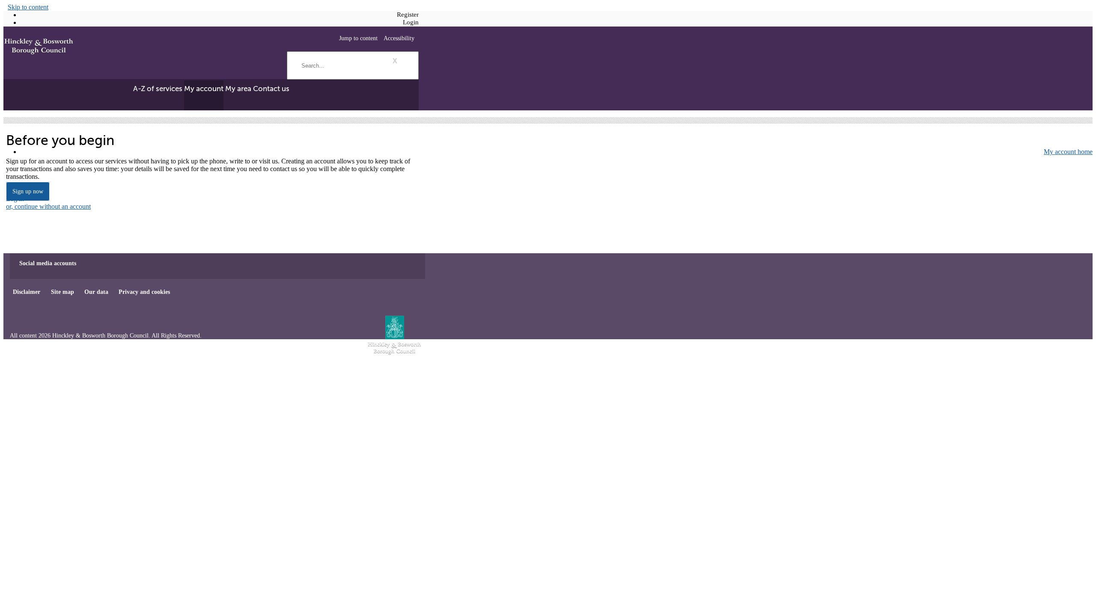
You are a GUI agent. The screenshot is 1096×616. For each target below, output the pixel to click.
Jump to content (358, 38)
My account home (1068, 151)
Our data (96, 291)
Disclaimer (26, 291)
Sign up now (27, 191)
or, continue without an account (48, 206)
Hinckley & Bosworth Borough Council (38, 47)
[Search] (413, 53)
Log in (15, 198)
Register (408, 14)
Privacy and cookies (144, 291)
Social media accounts (47, 263)
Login (411, 22)
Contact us (271, 89)
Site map (62, 291)
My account (203, 89)
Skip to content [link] (28, 7)
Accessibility (399, 38)
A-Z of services (157, 89)
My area (238, 89)
